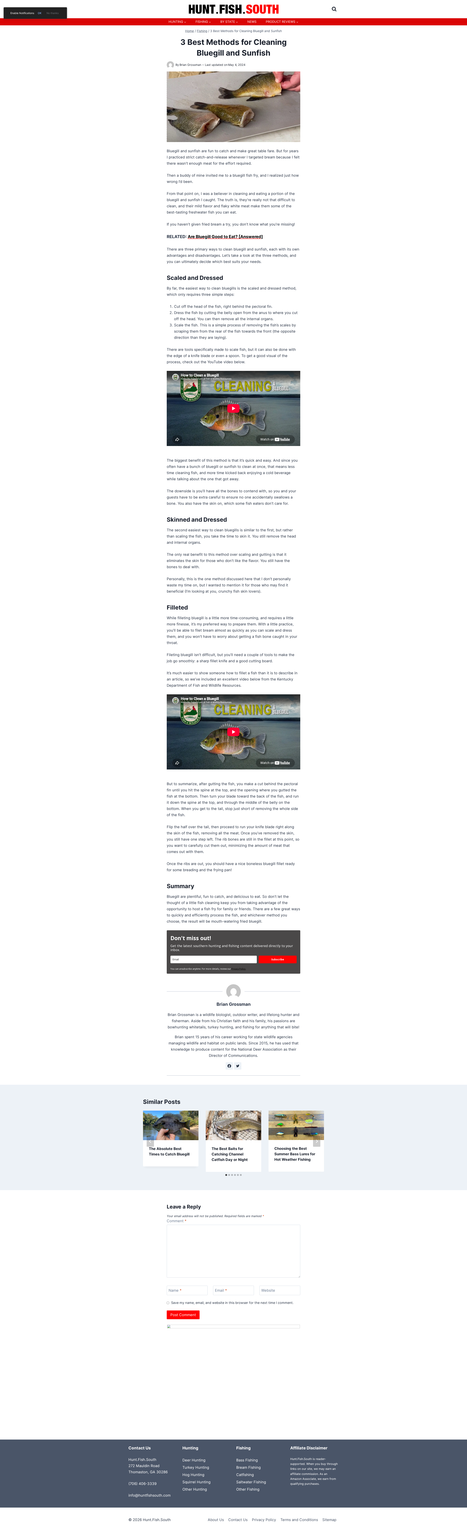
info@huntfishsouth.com (149, 1495)
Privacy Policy (264, 1520)
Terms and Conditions (299, 1520)
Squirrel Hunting (196, 1482)
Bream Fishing (248, 1467)
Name (175, 1290)
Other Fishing (247, 1489)
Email (221, 1290)
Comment (176, 1221)
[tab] (226, 1175)
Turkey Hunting (195, 1467)
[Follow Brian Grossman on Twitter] (237, 1066)
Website (268, 1290)
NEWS (251, 22)
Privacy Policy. (238, 968)
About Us (216, 1520)
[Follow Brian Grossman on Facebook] (229, 1066)
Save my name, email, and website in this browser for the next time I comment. (232, 1303)
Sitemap (329, 1520)
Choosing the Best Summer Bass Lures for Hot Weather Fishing (294, 1154)
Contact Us (238, 1520)
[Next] (316, 1141)
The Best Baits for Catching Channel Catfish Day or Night (230, 1154)
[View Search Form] (334, 9)
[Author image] (170, 65)
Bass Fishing (247, 1460)
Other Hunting (194, 1489)
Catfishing (245, 1475)
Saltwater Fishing (251, 1482)
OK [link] (39, 13)
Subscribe (277, 959)
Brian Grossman (190, 65)
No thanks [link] (53, 13)
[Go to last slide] (150, 1141)
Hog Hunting (193, 1475)
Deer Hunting (193, 1460)
